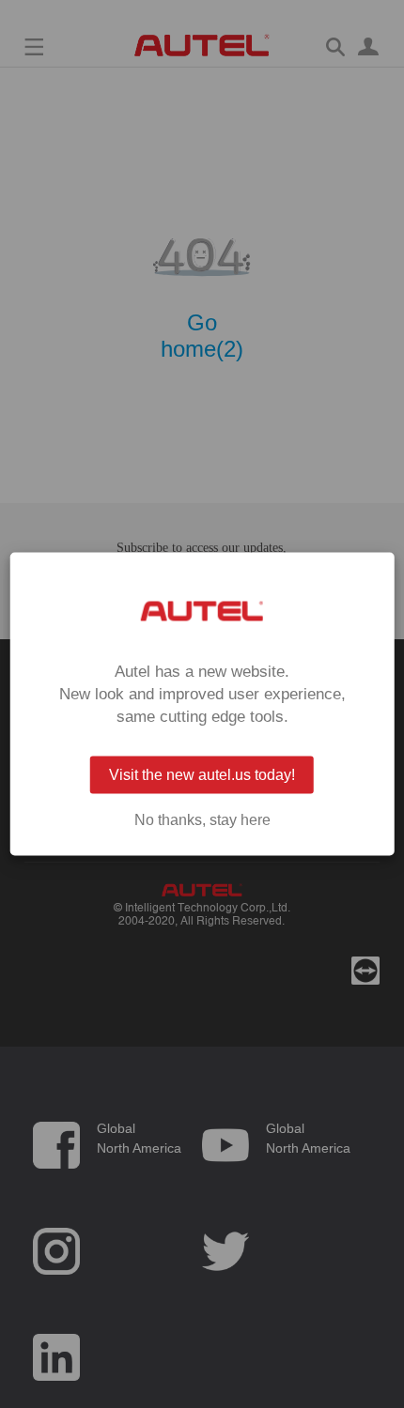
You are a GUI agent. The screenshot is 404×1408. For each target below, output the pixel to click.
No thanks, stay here (202, 820)
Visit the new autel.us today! (202, 775)
